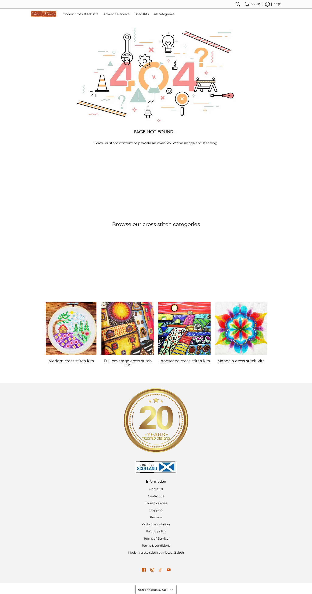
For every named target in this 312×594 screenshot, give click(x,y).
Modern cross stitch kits (71, 361)
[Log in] (267, 4)
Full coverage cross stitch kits (128, 363)
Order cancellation (156, 524)
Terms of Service (156, 538)
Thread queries (156, 503)
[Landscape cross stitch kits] (184, 328)
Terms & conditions (156, 545)
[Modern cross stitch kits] (71, 328)
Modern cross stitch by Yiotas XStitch (156, 552)
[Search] (238, 4)
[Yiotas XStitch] (43, 14)
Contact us (156, 496)
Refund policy (156, 531)
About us (156, 489)
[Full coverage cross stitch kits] (127, 328)
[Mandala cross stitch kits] (241, 328)
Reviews (156, 517)
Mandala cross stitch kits (240, 361)
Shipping (156, 510)
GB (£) (277, 4)
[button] (144, 570)
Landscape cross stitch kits (184, 361)
